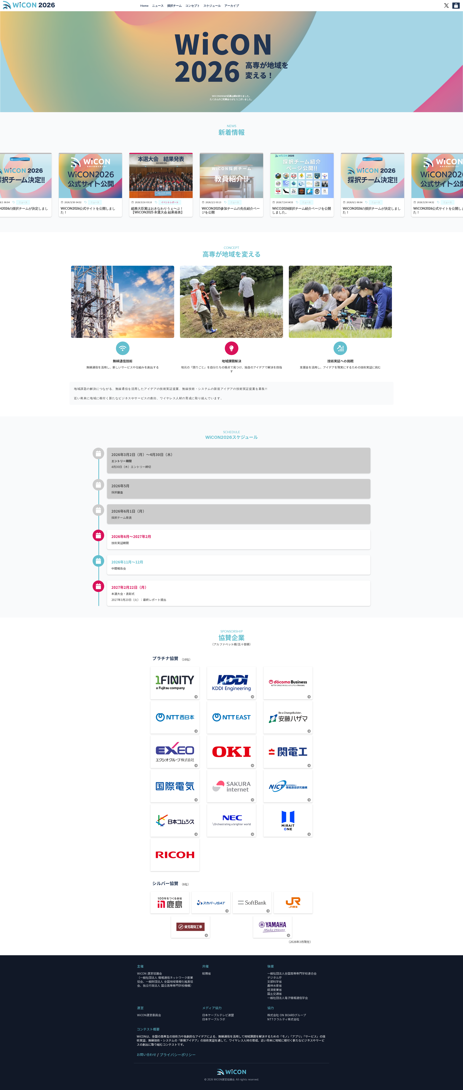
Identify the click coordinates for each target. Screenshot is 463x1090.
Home (144, 5)
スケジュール (212, 5)
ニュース (158, 5)
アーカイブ (231, 5)
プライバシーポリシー (178, 1054)
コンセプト (192, 5)
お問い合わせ (146, 1054)
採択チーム (174, 5)
